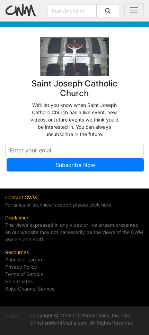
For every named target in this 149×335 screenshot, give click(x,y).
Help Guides (19, 281)
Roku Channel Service (30, 289)
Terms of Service (24, 274)
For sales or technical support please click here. (59, 205)
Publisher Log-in (23, 259)
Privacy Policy (21, 267)
